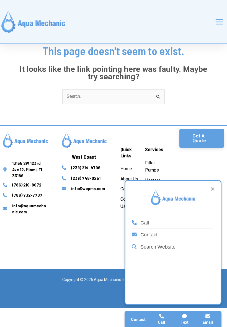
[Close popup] (213, 189)
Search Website (157, 247)
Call (144, 223)
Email (208, 322)
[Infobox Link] (25, 169)
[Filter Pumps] (155, 166)
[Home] (126, 168)
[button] (202, 138)
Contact (148, 234)
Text (184, 322)
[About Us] (129, 179)
